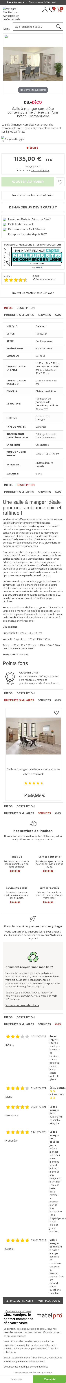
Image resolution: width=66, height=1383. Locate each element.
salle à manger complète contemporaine (27, 522)
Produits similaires (19, 315)
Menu (6, 28)
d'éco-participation (40, 170)
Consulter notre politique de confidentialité (26, 1366)
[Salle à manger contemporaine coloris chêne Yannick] (33, 736)
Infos (8, 308)
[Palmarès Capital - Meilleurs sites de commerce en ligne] (33, 255)
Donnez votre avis (45, 279)
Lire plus (15, 870)
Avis (58, 315)
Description (25, 308)
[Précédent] (6, 64)
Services (44, 315)
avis (36, 275)
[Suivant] (60, 64)
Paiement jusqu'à (33, 2)
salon (6, 614)
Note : (7, 276)
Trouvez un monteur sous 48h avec (33, 195)
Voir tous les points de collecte (22, 1005)
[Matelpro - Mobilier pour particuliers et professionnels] (14, 14)
